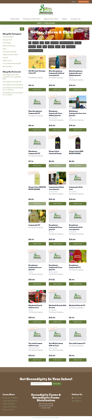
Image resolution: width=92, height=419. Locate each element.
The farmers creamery (35, 50)
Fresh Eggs (7, 43)
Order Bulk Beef (9, 404)
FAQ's (64, 19)
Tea (63, 46)
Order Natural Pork (10, 401)
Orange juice (70, 46)
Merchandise (7, 66)
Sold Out (57, 165)
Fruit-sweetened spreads (12, 63)
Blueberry (32, 46)
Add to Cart (37, 89)
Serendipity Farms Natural (12, 82)
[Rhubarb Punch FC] (77, 296)
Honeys (5, 57)
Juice (47, 42)
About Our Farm (51, 19)
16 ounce (77, 42)
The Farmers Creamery (35, 77)
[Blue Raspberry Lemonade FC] (37, 102)
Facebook (77, 398)
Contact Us (75, 19)
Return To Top (46, 370)
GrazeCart (56, 417)
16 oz (44, 46)
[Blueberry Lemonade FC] (37, 142)
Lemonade (54, 42)
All (30, 42)
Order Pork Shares (9, 407)
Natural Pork (7, 40)
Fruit (41, 42)
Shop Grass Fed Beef (10, 398)
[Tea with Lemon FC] (77, 334)
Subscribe (56, 384)
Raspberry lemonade (66, 42)
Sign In (74, 1)
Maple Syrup (7, 60)
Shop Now (14, 19)
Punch (58, 46)
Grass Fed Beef (8, 37)
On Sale (35, 42)
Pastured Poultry (9, 46)
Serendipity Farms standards (13, 85)
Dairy (4, 49)
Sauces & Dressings (9, 52)
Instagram (77, 401)
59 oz (39, 46)
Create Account (83, 1)
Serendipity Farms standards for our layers (13, 94)
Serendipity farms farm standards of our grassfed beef (12, 77)
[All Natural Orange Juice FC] (37, 61)
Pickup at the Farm (31, 19)
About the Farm (8, 410)
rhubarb (51, 46)
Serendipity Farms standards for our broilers (13, 89)
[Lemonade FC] (37, 216)
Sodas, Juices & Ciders (10, 54)
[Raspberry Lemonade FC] (77, 256)
